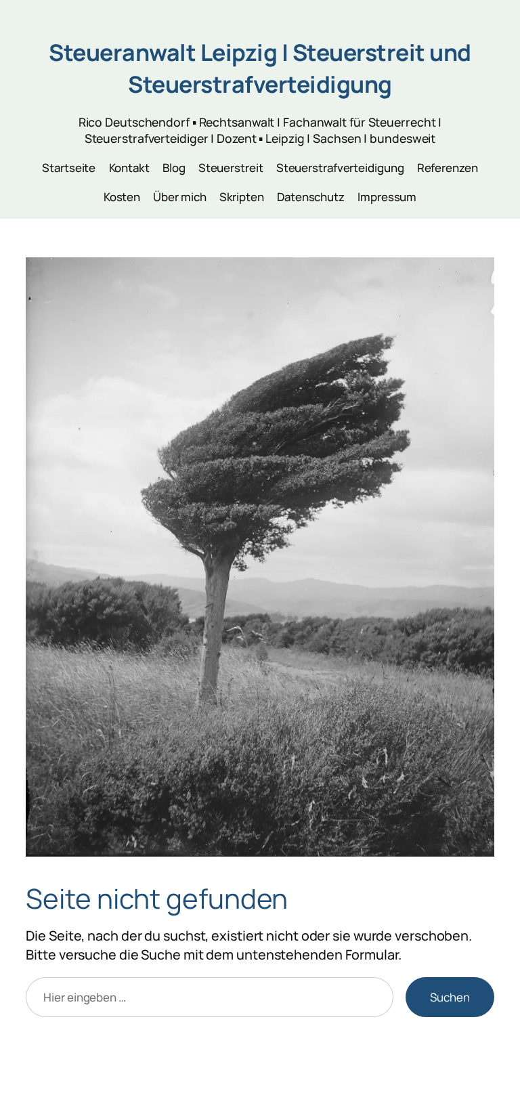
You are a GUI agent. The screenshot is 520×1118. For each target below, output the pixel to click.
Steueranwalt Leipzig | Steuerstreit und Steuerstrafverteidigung (260, 68)
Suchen (450, 997)
